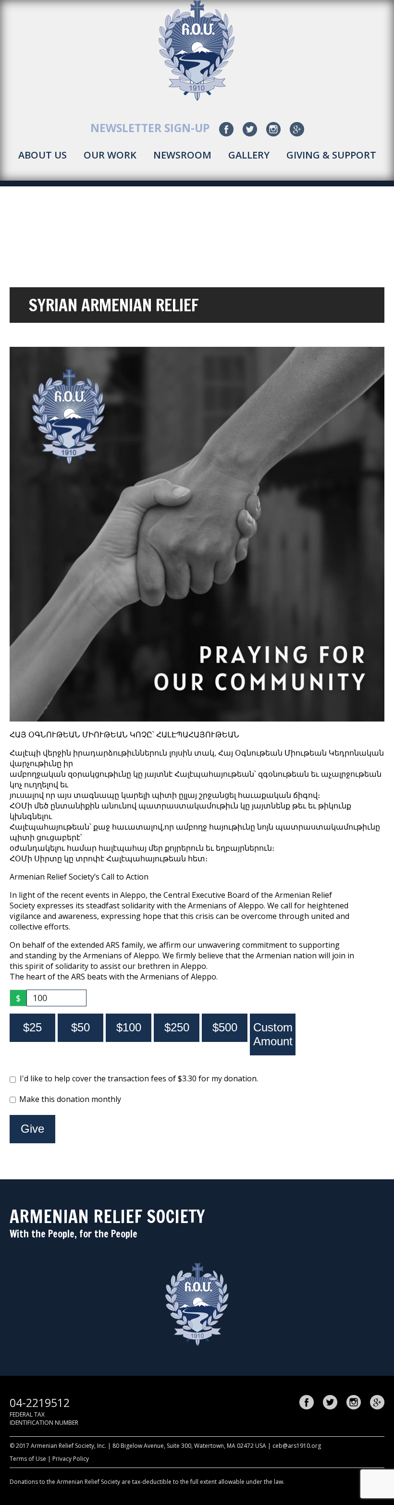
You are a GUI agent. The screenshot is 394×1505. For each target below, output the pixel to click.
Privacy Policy (70, 1459)
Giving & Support (331, 154)
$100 (128, 1027)
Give (32, 1128)
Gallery (249, 154)
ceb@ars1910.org (296, 1446)
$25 (32, 1027)
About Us (42, 154)
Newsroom (182, 154)
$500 (224, 1027)
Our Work (110, 154)
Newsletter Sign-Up (150, 127)
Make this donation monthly (70, 1099)
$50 (80, 1027)
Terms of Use (28, 1459)
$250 (176, 1027)
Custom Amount (273, 1034)
